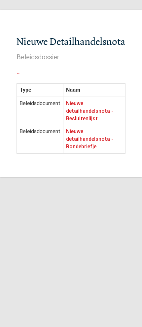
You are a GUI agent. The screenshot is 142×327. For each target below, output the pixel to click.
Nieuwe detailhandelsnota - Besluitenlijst (89, 111)
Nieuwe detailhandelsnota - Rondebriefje (89, 139)
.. (18, 72)
